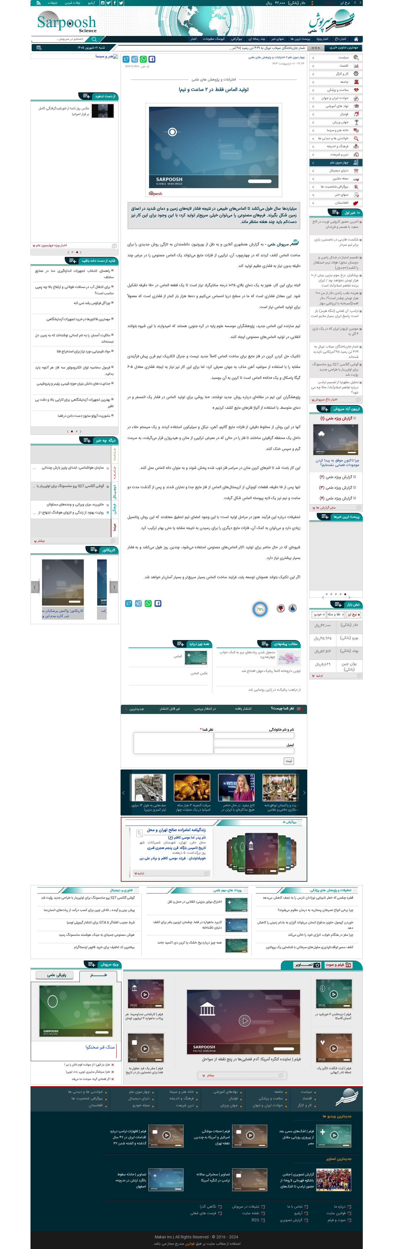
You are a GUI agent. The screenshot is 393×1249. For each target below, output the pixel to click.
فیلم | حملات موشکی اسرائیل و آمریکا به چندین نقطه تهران (212, 1137)
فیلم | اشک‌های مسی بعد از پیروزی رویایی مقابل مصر (296, 1137)
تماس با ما (294, 1207)
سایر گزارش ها (325, 508)
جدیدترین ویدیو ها (337, 1117)
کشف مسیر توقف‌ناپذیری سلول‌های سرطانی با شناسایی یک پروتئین (309, 947)
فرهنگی (114, 509)
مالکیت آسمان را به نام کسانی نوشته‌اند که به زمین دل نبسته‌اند (74, 339)
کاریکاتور (108, 550)
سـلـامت (114, 454)
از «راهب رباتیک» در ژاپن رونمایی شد (274, 690)
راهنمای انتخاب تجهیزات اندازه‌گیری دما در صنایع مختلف (74, 274)
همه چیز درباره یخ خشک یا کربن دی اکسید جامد (189, 943)
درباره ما (340, 1207)
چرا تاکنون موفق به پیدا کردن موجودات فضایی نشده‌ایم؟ (337, 463)
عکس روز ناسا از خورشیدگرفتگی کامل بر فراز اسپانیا (64, 111)
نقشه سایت (250, 1214)
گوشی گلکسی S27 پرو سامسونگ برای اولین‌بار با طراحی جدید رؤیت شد (88, 898)
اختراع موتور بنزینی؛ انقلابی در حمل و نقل (195, 902)
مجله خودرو (141, 1106)
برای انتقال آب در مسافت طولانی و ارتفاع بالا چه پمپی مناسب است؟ (74, 290)
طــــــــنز (98, 975)
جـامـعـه (114, 473)
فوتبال (233, 1099)
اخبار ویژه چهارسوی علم (51, 245)
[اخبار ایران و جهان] (330, 35)
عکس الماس (199, 673)
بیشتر (41, 541)
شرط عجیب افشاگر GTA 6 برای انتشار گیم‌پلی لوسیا (101, 922)
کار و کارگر (305, 1106)
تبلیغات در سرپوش (245, 1207)
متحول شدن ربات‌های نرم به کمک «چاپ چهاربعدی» (247, 655)
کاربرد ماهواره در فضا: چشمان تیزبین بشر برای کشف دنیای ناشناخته (187, 925)
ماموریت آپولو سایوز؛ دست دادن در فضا (84, 416)
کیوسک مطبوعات (214, 39)
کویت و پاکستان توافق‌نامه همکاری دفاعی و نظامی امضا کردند (281, 807)
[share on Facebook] (151, 59)
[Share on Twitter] (126, 59)
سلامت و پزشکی (271, 1099)
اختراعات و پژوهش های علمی (267, 57)
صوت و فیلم (337, 1221)
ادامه (319, 676)
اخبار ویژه (322, 39)
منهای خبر (278, 39)
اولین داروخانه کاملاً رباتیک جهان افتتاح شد (271, 671)
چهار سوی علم (296, 57)
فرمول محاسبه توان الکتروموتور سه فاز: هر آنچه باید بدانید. (74, 371)
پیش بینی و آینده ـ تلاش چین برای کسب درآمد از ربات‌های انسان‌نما (89, 910)
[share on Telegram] (134, 59)
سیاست (306, 1092)
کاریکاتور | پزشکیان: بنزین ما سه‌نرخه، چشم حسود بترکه (74, 613)
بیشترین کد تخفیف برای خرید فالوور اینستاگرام (104, 947)
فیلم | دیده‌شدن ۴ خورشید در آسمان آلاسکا (333, 1016)
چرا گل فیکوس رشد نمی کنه (92, 303)
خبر (353, 213)
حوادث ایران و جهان (268, 1106)
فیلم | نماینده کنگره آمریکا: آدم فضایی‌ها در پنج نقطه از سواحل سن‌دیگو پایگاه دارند (251, 1059)
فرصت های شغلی (203, 1214)
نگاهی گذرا (208, 1207)
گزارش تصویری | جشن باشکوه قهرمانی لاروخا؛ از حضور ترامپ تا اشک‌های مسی (297, 1181)
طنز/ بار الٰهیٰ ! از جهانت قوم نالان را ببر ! (87, 1065)
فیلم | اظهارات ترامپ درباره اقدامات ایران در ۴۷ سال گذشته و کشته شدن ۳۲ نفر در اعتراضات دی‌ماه (128, 1137)
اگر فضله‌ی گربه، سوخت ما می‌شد (91, 1079)
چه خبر (101, 441)
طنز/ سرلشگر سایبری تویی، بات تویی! (88, 1072)
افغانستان (96, 1106)
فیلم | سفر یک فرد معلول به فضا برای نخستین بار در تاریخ (144, 1070)
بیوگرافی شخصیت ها (87, 1099)
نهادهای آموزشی (225, 1092)
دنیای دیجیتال (139, 1099)
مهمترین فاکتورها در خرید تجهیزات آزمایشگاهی (78, 319)
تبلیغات (52, 3)
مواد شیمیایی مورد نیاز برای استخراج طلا (83, 351)
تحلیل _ (299, 48)
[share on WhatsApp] (143, 59)
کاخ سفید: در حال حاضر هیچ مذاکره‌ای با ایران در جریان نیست (238, 807)
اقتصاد (307, 1099)
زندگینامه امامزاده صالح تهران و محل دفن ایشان (176, 830)
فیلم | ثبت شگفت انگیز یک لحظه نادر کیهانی (334, 1070)
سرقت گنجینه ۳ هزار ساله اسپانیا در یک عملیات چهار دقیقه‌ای (193, 807)
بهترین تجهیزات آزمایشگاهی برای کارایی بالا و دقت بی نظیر (74, 403)
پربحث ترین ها (300, 39)
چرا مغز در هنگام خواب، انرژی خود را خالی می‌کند (320, 935)
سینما (114, 527)
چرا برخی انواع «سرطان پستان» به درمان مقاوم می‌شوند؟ (315, 910)
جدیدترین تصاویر (338, 1159)
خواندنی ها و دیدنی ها (85, 1092)
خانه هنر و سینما (182, 1092)
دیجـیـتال (114, 492)
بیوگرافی (236, 39)
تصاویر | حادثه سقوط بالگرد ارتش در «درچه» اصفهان (130, 1180)
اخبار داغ (340, 39)
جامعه (278, 1092)
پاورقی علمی (56, 975)
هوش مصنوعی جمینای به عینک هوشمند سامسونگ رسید (97, 935)
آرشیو (91, 3)
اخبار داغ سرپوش (325, 400)
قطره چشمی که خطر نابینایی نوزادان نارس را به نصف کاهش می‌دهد (308, 898)
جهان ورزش (229, 1106)
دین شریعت (185, 1106)
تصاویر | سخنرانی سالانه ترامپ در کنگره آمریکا (213, 1177)
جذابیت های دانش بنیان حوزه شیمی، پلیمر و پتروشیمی (73, 384)
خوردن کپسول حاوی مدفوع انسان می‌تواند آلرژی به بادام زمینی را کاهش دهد (305, 925)
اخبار (194, 39)
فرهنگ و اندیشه (181, 1099)
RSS (255, 1221)
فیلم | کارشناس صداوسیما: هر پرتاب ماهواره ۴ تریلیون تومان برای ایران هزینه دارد (144, 1016)
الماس (178, 656)
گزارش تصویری (291, 1221)
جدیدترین (136, 709)
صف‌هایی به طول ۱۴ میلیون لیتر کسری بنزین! (148, 807)
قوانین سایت (336, 1214)
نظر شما (206, 730)
